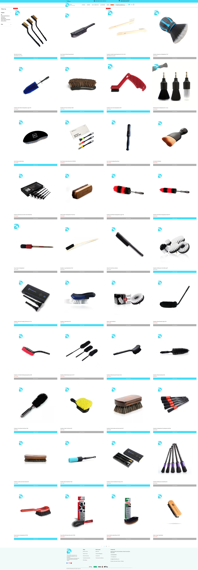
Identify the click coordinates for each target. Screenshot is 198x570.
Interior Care (85, 553)
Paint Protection (86, 555)
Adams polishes (3, 20)
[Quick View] (82, 30)
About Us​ (97, 551)
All (1, 14)
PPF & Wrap (85, 560)
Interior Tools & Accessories (5, 19)
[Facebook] (67, 563)
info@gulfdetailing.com (115, 559)
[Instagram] (69, 563)
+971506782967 (114, 554)
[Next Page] (109, 546)
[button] (83, 5)
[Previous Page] (101, 546)
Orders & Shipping (99, 553)
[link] (133, 4)
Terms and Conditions (99, 557)
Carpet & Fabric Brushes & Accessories (5, 17)
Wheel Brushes (3, 18)
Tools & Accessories (86, 557)
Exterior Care (85, 551)
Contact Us (98, 555)
